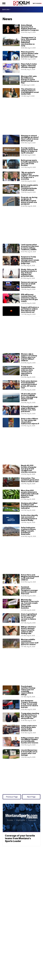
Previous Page (12, 797)
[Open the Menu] (4, 3)
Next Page (31, 797)
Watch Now (36, 3)
